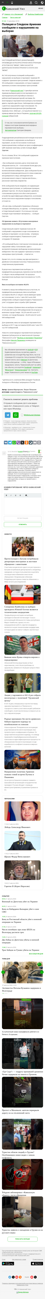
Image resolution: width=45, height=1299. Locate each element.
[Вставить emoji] (26, 495)
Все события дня (36, 954)
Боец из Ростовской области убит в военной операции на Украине (22, 920)
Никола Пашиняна (18, 340)
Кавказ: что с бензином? (13, 14)
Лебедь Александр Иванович (17, 827)
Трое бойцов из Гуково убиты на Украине (20, 950)
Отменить (23, 524)
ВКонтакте (9, 370)
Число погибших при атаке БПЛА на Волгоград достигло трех (18, 931)
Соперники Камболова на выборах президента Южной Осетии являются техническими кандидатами (21, 609)
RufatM (20, 451)
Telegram (24, 360)
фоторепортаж (10, 130)
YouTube (34, 372)
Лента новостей (15, 17)
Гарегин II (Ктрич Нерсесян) (17, 886)
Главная (5, 17)
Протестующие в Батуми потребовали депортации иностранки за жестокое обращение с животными (21, 561)
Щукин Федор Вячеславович (17, 856)
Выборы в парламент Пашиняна (29, 338)
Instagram (36, 367)
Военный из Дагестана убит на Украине (20, 901)
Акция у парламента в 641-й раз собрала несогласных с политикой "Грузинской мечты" (22, 698)
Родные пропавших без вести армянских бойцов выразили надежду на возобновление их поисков (22, 721)
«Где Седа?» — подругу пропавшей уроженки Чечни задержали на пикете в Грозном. (22, 1073)
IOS (36, 350)
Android (30, 350)
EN (7, 2)
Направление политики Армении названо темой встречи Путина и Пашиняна (19, 774)
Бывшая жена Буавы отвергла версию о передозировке (21, 658)
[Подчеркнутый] (15, 495)
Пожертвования (38, 1259)
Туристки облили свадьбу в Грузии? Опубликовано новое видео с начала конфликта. (18, 1155)
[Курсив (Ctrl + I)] (11, 495)
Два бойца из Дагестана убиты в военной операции (20, 941)
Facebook (27, 367)
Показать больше (22, 1239)
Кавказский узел (16, 91)
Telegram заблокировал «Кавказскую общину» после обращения (18, 1193)
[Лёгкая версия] (12, 3)
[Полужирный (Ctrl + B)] (6, 495)
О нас (3, 1259)
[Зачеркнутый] (20, 495)
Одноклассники (21, 370)
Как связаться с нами (19, 1259)
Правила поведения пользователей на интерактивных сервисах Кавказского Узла (22, 1284)
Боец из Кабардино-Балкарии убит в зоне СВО (20, 910)
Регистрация (22, 518)
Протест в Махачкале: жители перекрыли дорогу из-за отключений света (20, 1111)
